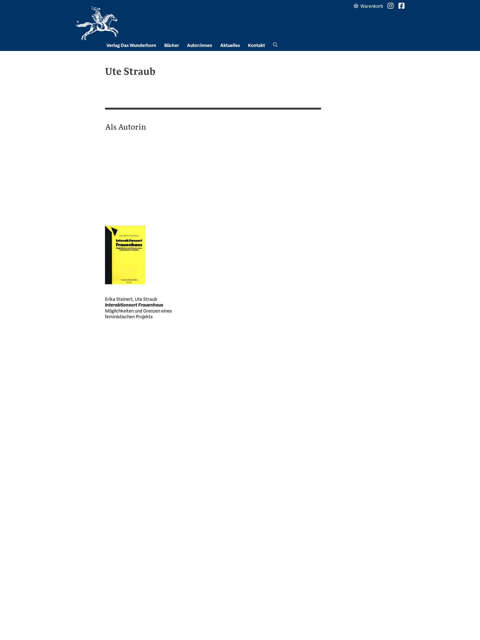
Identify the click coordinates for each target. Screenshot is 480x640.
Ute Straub (146, 299)
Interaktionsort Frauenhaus (134, 305)
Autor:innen (199, 45)
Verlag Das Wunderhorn (131, 45)
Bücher (171, 45)
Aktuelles (230, 45)
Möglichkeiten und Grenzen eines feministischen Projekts (138, 314)
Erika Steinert (119, 299)
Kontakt (256, 45)
